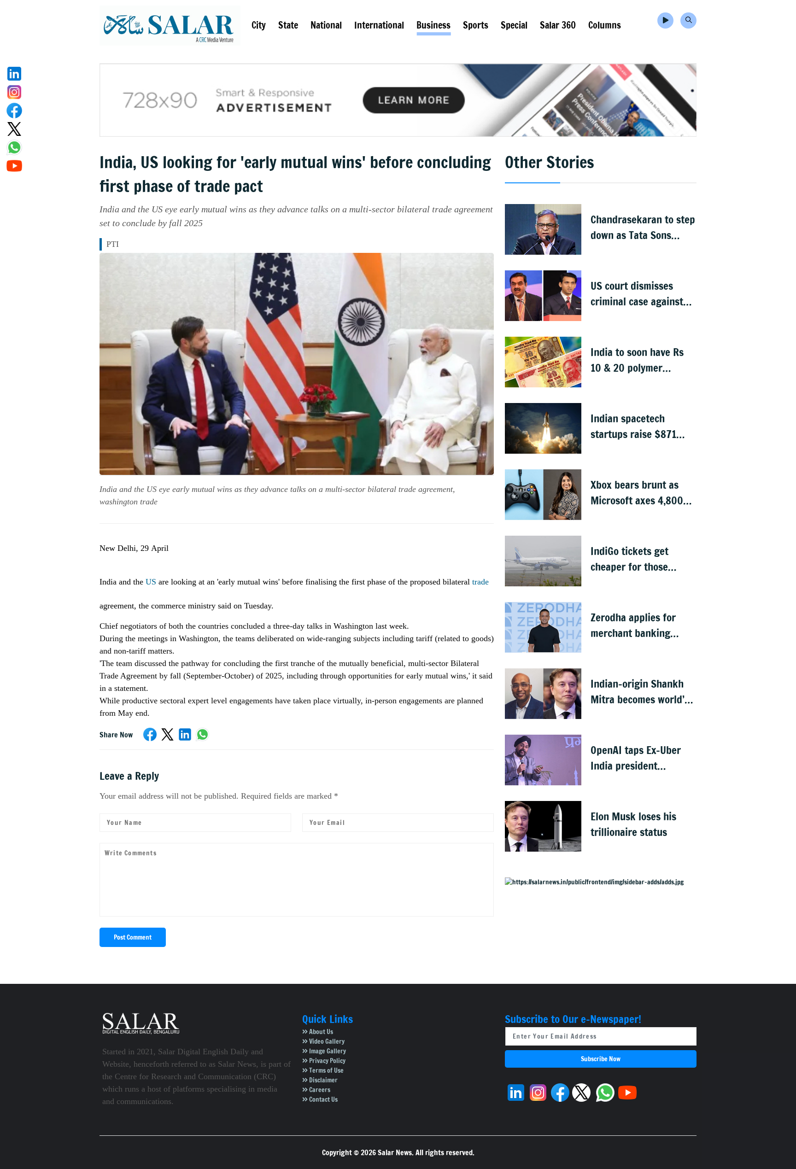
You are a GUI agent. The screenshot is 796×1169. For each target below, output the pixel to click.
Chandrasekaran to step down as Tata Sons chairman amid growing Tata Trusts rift (643, 228)
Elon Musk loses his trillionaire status (633, 824)
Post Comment (133, 937)
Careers (319, 1089)
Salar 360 (558, 25)
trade (480, 581)
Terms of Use (326, 1070)
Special (514, 25)
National (326, 25)
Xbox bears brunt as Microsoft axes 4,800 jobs (637, 493)
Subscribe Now (600, 1059)
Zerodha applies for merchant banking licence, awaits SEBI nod (643, 626)
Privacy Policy (326, 1060)
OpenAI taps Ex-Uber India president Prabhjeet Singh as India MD (636, 758)
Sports (475, 25)
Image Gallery (327, 1051)
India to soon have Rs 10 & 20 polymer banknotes (637, 360)
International (379, 25)
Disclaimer (323, 1080)
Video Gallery (326, 1041)
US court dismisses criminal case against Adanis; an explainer (637, 294)
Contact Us (323, 1099)
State (288, 25)
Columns (604, 25)
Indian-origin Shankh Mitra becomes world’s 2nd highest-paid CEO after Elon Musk (640, 692)
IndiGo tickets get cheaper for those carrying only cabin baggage (632, 559)
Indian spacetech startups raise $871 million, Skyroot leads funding (638, 427)
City (259, 25)
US (149, 581)
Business (433, 25)
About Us (320, 1031)
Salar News (395, 1152)
